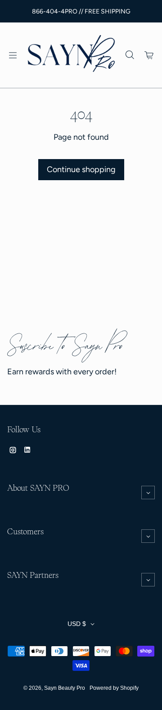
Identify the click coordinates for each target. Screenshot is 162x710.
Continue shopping (81, 169)
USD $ (77, 623)
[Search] (129, 55)
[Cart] (149, 55)
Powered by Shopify (114, 688)
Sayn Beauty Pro (64, 688)
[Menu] (12, 55)
